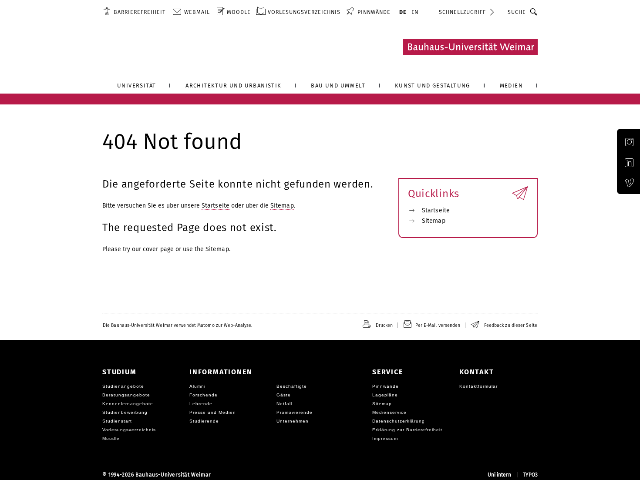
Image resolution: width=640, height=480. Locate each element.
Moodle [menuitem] (239, 12)
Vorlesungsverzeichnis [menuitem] (304, 12)
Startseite (215, 205)
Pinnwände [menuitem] (374, 12)
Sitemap (282, 205)
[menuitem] (134, 11)
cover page (158, 249)
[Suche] (534, 11)
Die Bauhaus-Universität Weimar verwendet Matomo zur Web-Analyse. (177, 325)
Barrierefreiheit (139, 12)
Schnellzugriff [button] (462, 12)
